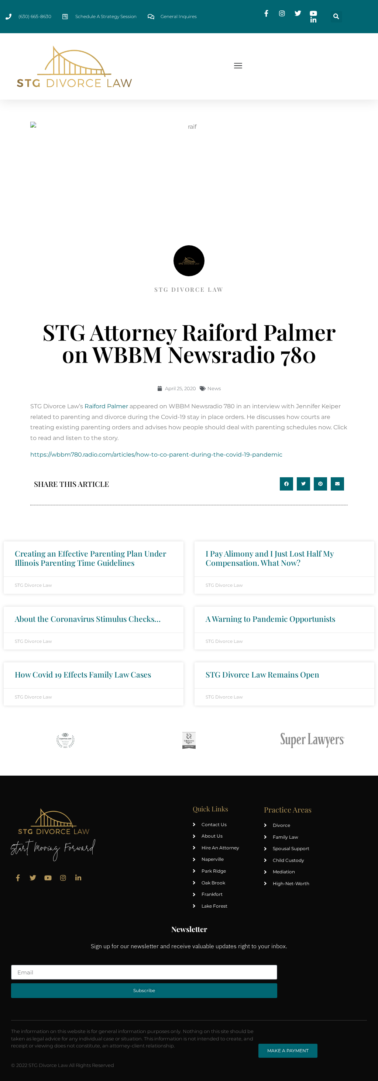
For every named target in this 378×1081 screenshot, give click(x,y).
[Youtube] (48, 877)
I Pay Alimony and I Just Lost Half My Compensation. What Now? (270, 558)
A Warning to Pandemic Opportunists (270, 618)
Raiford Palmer (106, 406)
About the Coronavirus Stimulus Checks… (88, 618)
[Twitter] (32, 877)
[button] (336, 16)
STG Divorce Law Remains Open (262, 674)
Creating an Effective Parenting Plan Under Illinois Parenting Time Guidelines (90, 558)
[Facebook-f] (17, 877)
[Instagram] (63, 877)
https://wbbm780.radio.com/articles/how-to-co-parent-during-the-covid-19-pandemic (156, 454)
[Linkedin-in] (78, 877)
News (214, 388)
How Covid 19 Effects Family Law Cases (83, 674)
